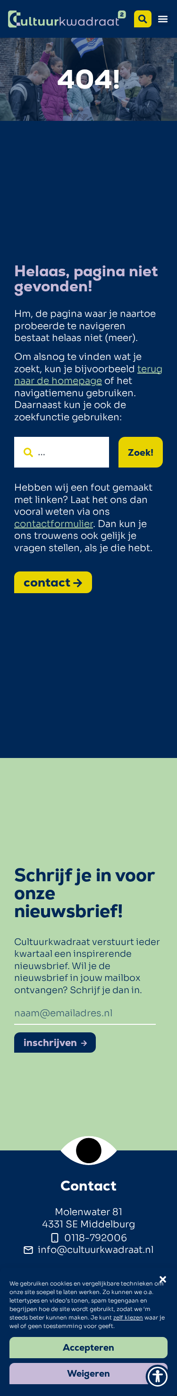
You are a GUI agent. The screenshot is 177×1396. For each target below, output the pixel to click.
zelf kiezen (128, 1317)
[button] (162, 18)
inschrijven (50, 1042)
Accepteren (88, 1347)
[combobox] (61, 452)
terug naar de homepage (88, 375)
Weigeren (88, 1373)
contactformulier (53, 524)
